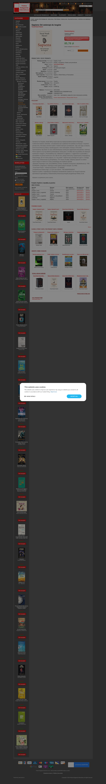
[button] (29, 396)
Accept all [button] (74, 396)
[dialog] (53, 392)
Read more (54, 392)
